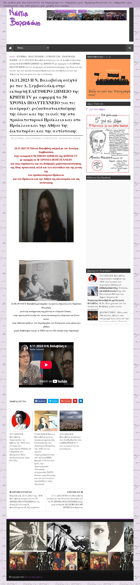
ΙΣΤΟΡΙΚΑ (22, 56)
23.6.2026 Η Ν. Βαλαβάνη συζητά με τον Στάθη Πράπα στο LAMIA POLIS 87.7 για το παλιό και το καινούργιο (70, 441)
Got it (82, 11)
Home (12, 56)
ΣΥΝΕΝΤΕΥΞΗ (53, 56)
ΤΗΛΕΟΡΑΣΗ (68, 56)
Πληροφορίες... (65, 11)
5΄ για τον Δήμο (95, 109)
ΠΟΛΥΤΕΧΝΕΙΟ (36, 56)
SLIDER (13, 60)
